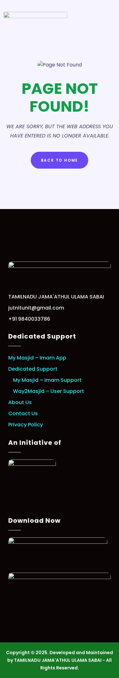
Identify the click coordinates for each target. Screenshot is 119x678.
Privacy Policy (25, 424)
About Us (20, 402)
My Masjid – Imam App (37, 357)
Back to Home (59, 160)
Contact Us (23, 413)
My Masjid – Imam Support (47, 380)
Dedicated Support (32, 369)
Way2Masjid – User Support (48, 391)
